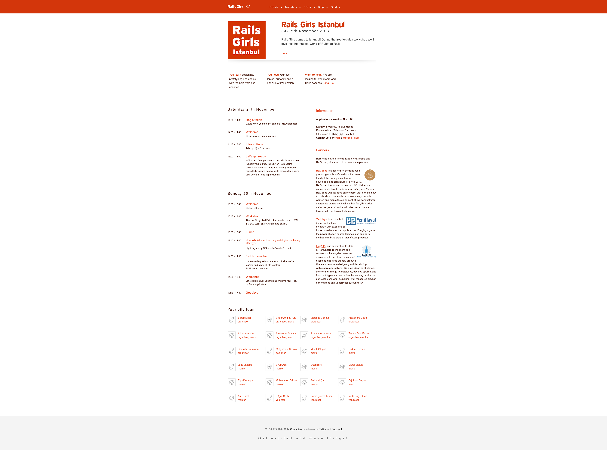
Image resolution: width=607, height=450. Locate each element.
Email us (328, 83)
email (337, 137)
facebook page (351, 137)
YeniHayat (321, 219)
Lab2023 (321, 245)
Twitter (322, 429)
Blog (321, 7)
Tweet (284, 53)
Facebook (337, 429)
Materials (291, 7)
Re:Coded (321, 170)
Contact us (296, 429)
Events (274, 7)
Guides (335, 7)
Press (307, 7)
